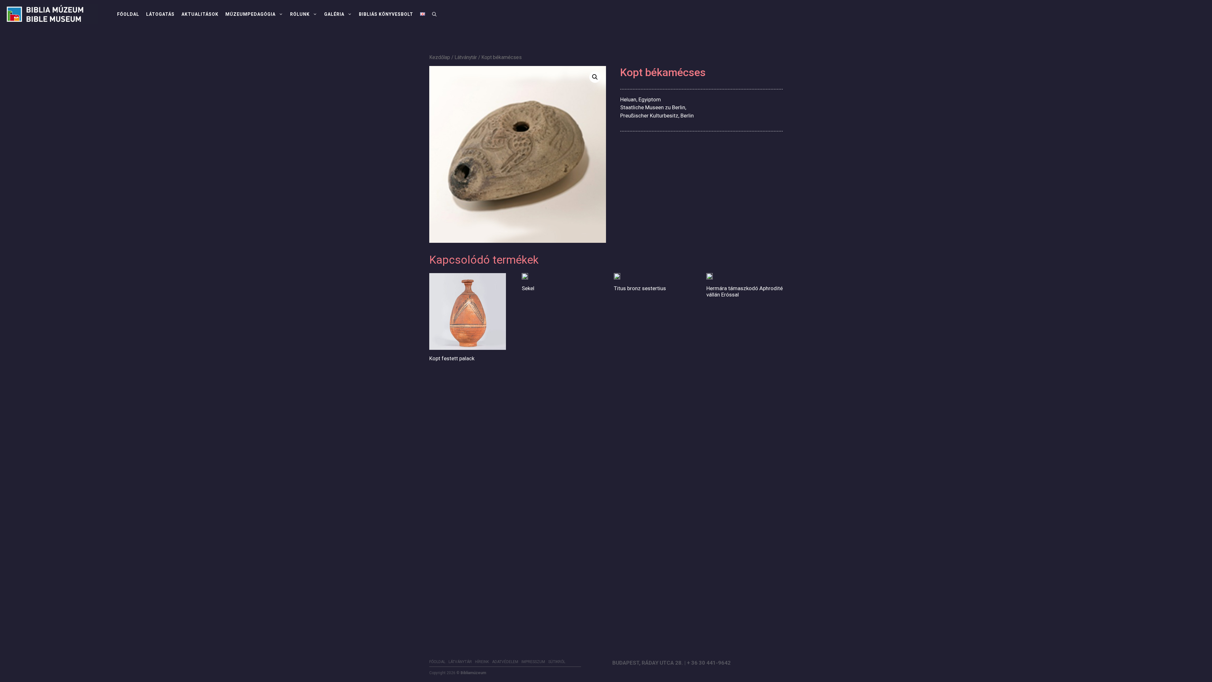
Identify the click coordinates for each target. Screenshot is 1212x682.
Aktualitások (199, 14)
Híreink (482, 662)
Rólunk (300, 14)
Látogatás (160, 14)
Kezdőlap (439, 57)
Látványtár (465, 57)
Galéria (334, 14)
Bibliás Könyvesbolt (386, 14)
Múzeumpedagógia (250, 14)
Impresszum (533, 662)
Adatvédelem (505, 662)
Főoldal (128, 14)
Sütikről (556, 662)
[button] (434, 14)
